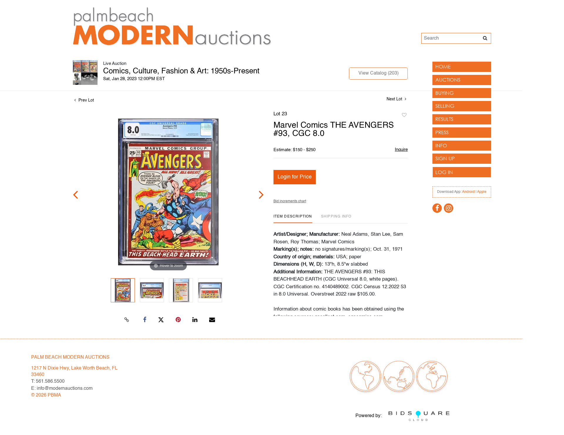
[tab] (292, 219)
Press (442, 132)
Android (468, 192)
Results (444, 119)
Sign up (445, 158)
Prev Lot (85, 100)
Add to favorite (404, 115)
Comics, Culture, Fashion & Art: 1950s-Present (181, 71)
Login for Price (295, 177)
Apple (481, 192)
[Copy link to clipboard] (126, 319)
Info (441, 145)
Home (443, 66)
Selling (444, 106)
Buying (444, 93)
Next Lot (395, 99)
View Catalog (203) (378, 73)
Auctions (447, 80)
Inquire (401, 149)
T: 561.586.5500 (48, 381)
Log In (444, 172)
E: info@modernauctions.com (62, 388)
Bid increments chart (289, 201)
